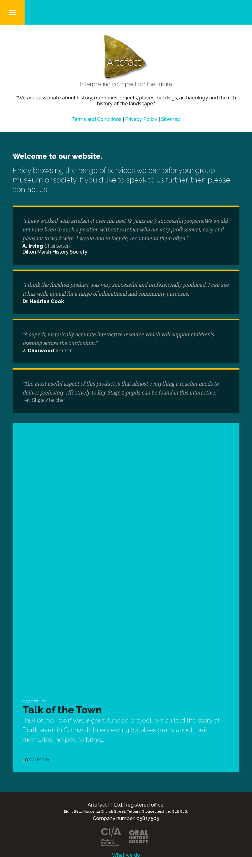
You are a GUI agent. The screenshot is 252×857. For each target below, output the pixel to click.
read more (37, 760)
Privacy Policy (141, 119)
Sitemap (170, 119)
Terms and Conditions (96, 119)
